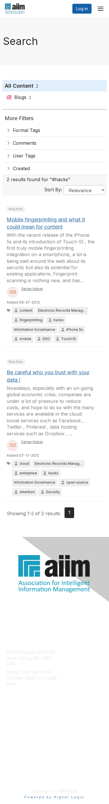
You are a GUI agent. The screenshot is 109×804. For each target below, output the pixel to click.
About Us (15, 771)
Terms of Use (20, 776)
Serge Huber (32, 289)
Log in (82, 8)
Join (11, 721)
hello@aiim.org (32, 683)
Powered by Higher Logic (54, 797)
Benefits (14, 727)
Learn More (18, 732)
